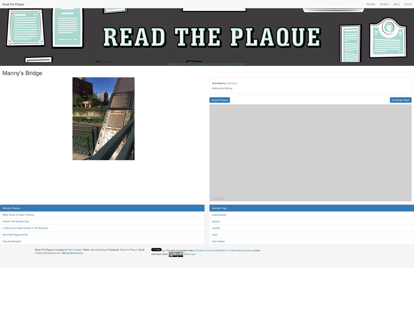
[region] (310, 152)
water (215, 234)
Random (384, 4)
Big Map (371, 4)
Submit (408, 4)
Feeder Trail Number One (16, 221)
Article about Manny (222, 88)
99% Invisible (238, 64)
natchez (216, 228)
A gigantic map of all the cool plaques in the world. (193, 64)
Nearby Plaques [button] (220, 100)
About (397, 4)
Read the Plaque (13, 4)
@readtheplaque (99, 249)
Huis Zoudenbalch (12, 241)
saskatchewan (219, 214)
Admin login (190, 254)
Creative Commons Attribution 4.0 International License (224, 250)
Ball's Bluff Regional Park (15, 234)
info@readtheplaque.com (48, 252)
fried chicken (218, 241)
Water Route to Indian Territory (18, 214)
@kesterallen (76, 252)
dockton (216, 221)
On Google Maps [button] (400, 100)
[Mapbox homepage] (217, 198)
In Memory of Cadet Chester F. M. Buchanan (25, 228)
